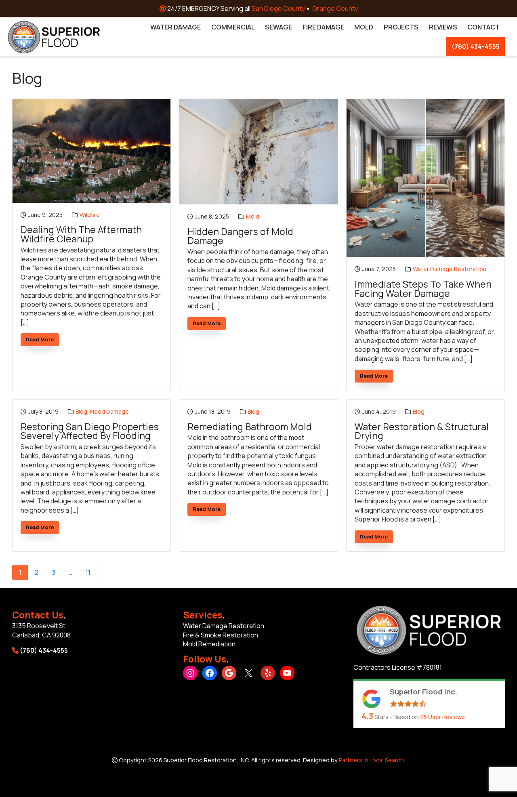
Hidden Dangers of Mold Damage (240, 236)
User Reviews (442, 717)
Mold (252, 216)
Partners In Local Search (371, 760)
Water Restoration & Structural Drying (422, 432)
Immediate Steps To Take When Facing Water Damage (423, 289)
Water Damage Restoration (449, 269)
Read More (42, 340)
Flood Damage (109, 411)
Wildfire (90, 215)
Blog (81, 411)
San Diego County (278, 8)
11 (88, 572)
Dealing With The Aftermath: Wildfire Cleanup (82, 234)
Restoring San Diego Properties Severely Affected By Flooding (90, 432)
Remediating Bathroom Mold (249, 427)
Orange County (335, 8)
